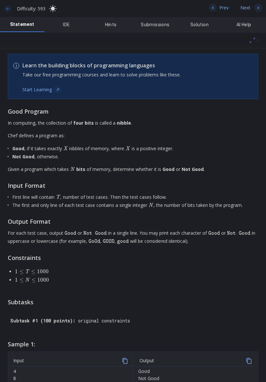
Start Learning (37, 89)
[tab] (22, 25)
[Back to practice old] (9, 9)
